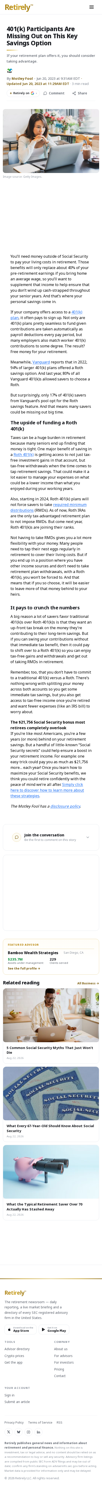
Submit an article (17, 1402)
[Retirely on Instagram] (28, 1432)
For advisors (63, 1356)
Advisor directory (17, 1349)
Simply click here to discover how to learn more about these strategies (47, 790)
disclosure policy (65, 806)
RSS (59, 1422)
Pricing (59, 1369)
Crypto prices (14, 1356)
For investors (64, 1363)
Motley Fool (22, 78)
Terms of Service (40, 1422)
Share (82, 93)
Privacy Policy (14, 1422)
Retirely (19, 7)
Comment (57, 93)
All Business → (88, 983)
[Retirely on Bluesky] (18, 1432)
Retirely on (23, 93)
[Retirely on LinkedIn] (38, 1432)
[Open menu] (91, 7)
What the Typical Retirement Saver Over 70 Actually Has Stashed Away (44, 1206)
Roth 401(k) (24, 454)
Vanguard (41, 362)
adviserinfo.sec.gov (65, 1466)
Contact (60, 1376)
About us (61, 1349)
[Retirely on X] (9, 1432)
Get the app (14, 1363)
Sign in (9, 1395)
